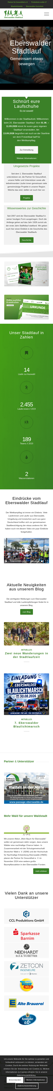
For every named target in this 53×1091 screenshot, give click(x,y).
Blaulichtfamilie (17, 6)
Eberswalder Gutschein (34, 6)
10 (38, 809)
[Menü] (45, 14)
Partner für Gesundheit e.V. (18, 2)
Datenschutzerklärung (27, 1086)
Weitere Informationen (35, 1080)
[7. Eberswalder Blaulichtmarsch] (26, 694)
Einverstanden (15, 1080)
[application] (26, 550)
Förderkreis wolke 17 (39, 2)
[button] (26, 550)
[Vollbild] (46, 561)
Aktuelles (26, 650)
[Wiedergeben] (6, 561)
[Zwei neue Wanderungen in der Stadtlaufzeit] (26, 633)
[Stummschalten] (42, 561)
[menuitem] (17, 2)
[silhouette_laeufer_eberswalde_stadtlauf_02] (22, 14)
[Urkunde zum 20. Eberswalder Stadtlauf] (26, 307)
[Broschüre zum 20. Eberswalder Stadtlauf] (26, 274)
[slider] (19, 561)
